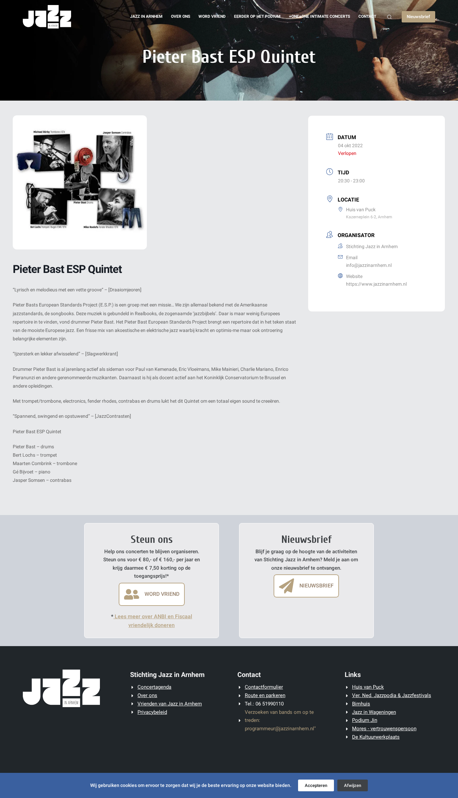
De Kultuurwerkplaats (376, 737)
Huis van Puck (368, 687)
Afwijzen (352, 785)
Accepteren (316, 785)
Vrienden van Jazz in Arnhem (169, 704)
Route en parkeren (265, 695)
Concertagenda (154, 687)
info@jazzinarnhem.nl (369, 265)
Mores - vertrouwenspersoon (384, 729)
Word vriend (212, 16)
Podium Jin (364, 720)
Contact (367, 16)
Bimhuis (361, 704)
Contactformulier (264, 687)
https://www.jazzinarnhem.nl (376, 284)
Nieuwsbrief (418, 16)
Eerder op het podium (257, 16)
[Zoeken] (389, 17)
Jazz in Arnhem (146, 16)
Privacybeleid (152, 712)
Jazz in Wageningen (374, 712)
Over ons (180, 16)
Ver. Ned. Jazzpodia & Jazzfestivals (391, 695)
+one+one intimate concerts (319, 16)
